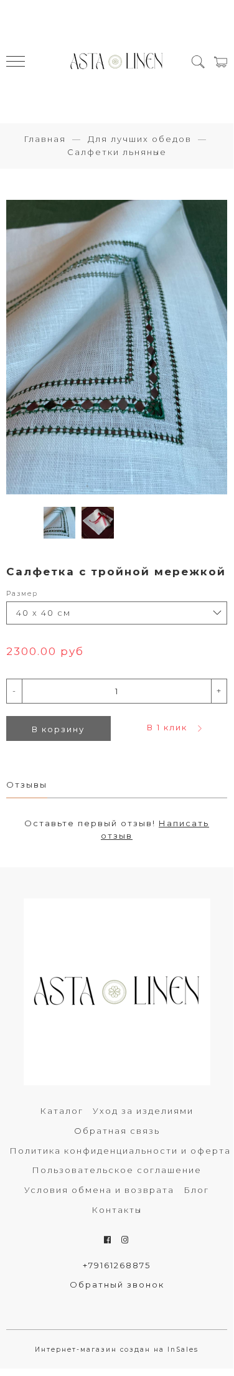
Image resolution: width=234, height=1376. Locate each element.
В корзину (58, 729)
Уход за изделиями (143, 1111)
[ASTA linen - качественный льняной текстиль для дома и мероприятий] (117, 61)
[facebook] (108, 1240)
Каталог (61, 1111)
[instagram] (125, 1240)
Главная (45, 139)
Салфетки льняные (117, 152)
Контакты (116, 1210)
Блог (196, 1190)
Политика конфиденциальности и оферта (120, 1151)
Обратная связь (117, 1131)
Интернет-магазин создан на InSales (117, 1349)
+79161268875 (117, 1265)
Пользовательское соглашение (117, 1170)
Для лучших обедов (140, 139)
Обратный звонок (117, 1284)
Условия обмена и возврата (99, 1190)
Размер (22, 594)
